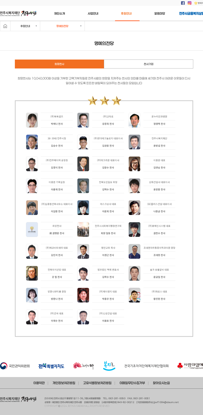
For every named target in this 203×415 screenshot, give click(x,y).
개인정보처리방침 (64, 383)
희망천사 (59, 64)
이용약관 (39, 383)
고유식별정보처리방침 (97, 383)
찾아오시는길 (161, 383)
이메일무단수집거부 (132, 383)
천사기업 (148, 64)
